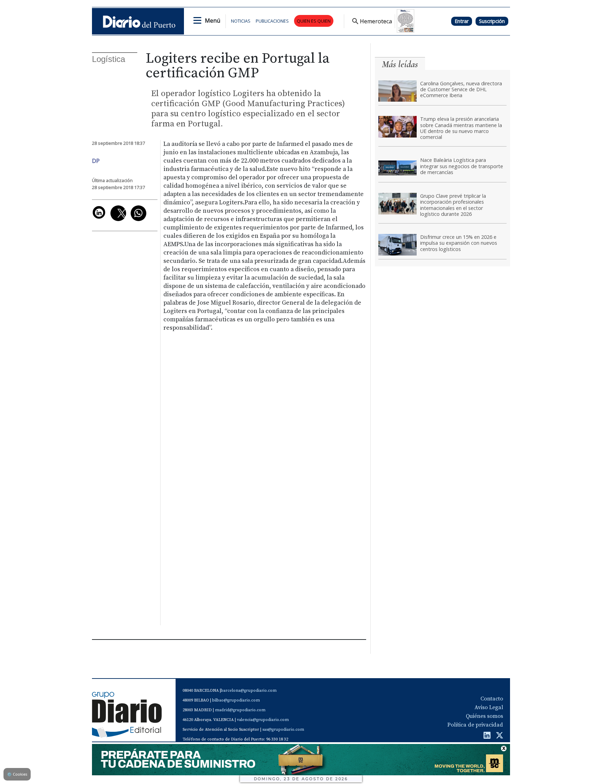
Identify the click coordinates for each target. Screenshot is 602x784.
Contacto (491, 698)
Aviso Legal (488, 707)
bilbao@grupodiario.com (236, 700)
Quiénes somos (484, 716)
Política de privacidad (475, 724)
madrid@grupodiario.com (240, 710)
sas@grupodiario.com (283, 729)
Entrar (462, 21)
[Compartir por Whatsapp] (138, 213)
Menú (212, 20)
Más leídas (400, 64)
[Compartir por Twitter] (118, 213)
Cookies (17, 774)
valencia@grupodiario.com (263, 719)
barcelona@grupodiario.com (249, 690)
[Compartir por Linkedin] (99, 212)
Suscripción (492, 21)
